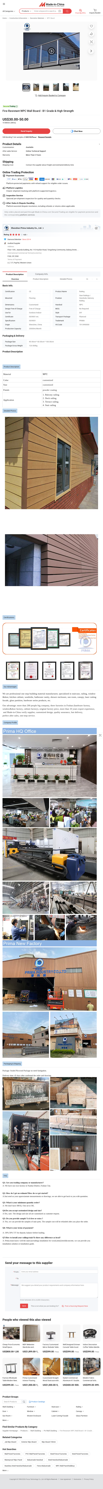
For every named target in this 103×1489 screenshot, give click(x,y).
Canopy (79, 1411)
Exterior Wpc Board (28, 1442)
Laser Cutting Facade (60, 1416)
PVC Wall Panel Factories (35, 1454)
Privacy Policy (89, 1479)
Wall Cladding (8, 1407)
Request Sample (44, 137)
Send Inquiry (26, 131)
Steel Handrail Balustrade (58, 1460)
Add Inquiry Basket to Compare (52, 95)
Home (5, 18)
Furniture (30, 1407)
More (5, 1470)
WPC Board (51, 18)
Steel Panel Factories (80, 1454)
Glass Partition (82, 1416)
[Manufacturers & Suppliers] (51, 4)
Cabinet (55, 1411)
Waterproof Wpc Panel (13, 1460)
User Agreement (65, 1479)
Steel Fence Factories (58, 1454)
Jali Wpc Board (10, 1442)
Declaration (77, 1479)
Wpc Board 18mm (49, 1442)
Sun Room (7, 1416)
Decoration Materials (37, 18)
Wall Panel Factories (12, 1454)
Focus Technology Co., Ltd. (35, 1479)
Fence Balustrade (43, 1466)
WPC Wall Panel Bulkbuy (65, 1466)
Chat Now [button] (78, 131)
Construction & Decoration (18, 18)
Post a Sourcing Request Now (75, 1306)
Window (30, 1411)
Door (4, 1411)
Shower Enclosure (34, 1416)
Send (24, 1306)
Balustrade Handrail (35, 1460)
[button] (92, 279)
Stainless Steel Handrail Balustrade (18, 1466)
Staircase (55, 1407)
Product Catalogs (38, 1401)
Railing (78, 1407)
